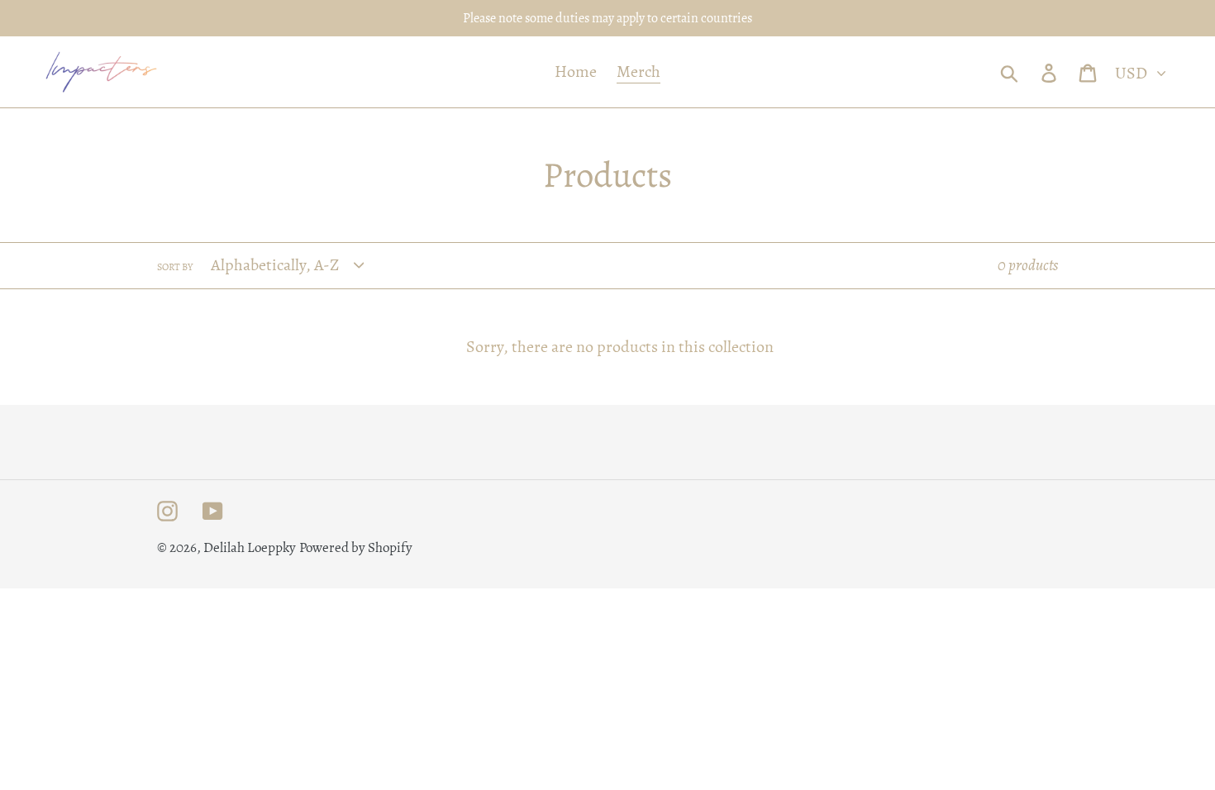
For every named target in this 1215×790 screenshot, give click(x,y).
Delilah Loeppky (249, 547)
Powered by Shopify (355, 547)
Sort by (175, 267)
